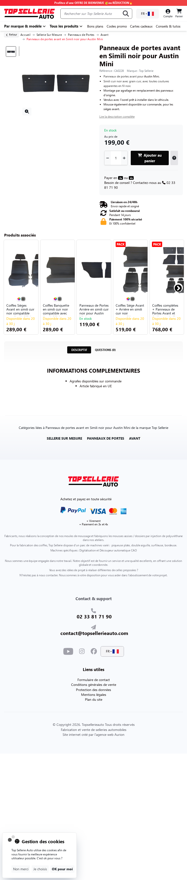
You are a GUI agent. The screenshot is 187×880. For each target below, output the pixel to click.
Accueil (25, 35)
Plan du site (93, 699)
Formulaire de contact (93, 679)
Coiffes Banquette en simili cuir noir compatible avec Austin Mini (56, 309)
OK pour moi (62, 869)
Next (176, 286)
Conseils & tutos (168, 26)
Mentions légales (93, 694)
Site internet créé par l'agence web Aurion (93, 734)
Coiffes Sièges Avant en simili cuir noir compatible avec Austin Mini (20, 309)
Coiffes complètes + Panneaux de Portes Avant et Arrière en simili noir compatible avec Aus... (165, 309)
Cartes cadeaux (141, 26)
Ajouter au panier (152, 158)
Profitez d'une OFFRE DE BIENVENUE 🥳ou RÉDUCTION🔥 (93, 3)
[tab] (79, 349)
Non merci (20, 869)
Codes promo (117, 26)
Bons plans (95, 26)
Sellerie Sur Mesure (49, 35)
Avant (104, 35)
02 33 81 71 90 (94, 616)
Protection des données (93, 689)
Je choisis (40, 869)
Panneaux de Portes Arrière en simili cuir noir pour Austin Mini (94, 309)
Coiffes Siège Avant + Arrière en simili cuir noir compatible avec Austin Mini (130, 309)
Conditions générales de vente (93, 684)
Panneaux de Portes (81, 35)
